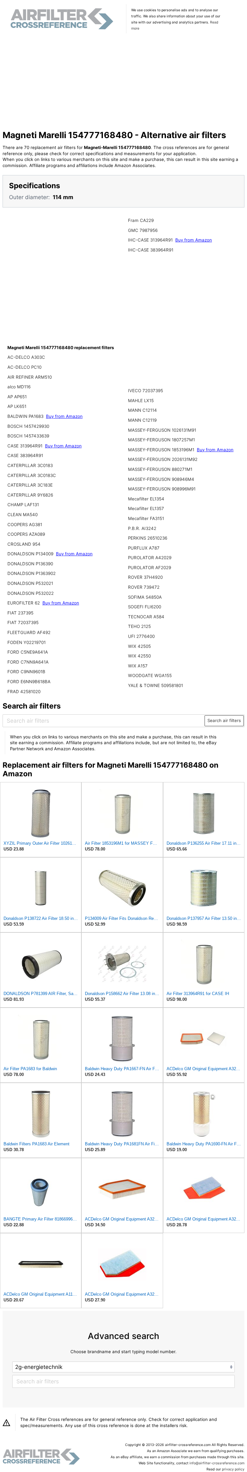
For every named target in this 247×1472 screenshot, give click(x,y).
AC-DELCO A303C (26, 357)
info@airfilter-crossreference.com (216, 1463)
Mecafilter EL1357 (146, 508)
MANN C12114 (142, 410)
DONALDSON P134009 (31, 553)
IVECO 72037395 (145, 390)
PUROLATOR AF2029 (149, 567)
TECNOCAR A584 (146, 616)
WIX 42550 (139, 655)
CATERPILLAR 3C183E (30, 485)
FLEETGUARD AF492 (28, 632)
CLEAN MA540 (22, 514)
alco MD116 (19, 386)
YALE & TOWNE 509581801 (155, 685)
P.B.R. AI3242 (142, 528)
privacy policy (233, 1469)
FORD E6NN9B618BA (28, 681)
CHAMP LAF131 (23, 504)
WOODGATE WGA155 (150, 675)
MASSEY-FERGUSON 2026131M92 (162, 459)
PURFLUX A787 (144, 548)
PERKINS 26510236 (147, 538)
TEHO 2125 (139, 626)
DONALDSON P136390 (30, 563)
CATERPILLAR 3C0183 (30, 465)
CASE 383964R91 (25, 455)
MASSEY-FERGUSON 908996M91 (162, 488)
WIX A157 (138, 665)
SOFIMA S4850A (145, 597)
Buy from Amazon (64, 416)
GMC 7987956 (143, 230)
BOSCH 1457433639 (28, 435)
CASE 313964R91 (25, 445)
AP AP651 (17, 396)
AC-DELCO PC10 (24, 367)
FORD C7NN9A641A (28, 662)
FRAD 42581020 (24, 691)
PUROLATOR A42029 (149, 557)
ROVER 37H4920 (145, 577)
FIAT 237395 (20, 612)
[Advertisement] (124, 83)
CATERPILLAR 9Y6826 (30, 495)
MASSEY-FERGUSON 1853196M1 (162, 449)
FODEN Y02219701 (26, 642)
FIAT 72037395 (23, 622)
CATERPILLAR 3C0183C (31, 475)
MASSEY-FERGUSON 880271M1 (160, 469)
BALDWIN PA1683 (26, 416)
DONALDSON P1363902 (31, 573)
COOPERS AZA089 (26, 534)
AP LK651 (16, 406)
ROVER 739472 (144, 587)
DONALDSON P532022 (30, 593)
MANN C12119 (142, 420)
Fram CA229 (141, 220)
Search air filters (224, 720)
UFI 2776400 (141, 636)
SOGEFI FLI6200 (144, 606)
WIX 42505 (139, 646)
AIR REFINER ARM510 (29, 377)
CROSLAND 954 (24, 544)
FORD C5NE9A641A (27, 652)
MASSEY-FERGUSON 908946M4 (161, 479)
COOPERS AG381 (24, 524)
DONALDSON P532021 (30, 583)
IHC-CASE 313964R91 (151, 239)
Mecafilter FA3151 (146, 518)
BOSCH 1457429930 (28, 426)
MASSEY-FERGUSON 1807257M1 (161, 439)
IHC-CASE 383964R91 (150, 249)
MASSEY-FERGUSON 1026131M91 (162, 430)
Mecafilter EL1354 (146, 498)
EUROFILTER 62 (24, 602)
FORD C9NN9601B (26, 671)
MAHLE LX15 (141, 400)
